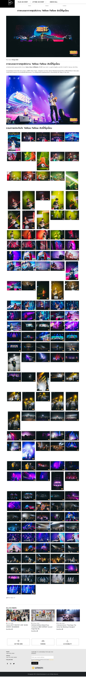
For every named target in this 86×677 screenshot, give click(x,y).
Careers (47, 5)
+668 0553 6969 (10, 653)
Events (29, 5)
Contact (64, 5)
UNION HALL (53, 2)
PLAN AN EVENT (23, 2)
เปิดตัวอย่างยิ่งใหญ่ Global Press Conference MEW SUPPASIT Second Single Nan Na (41, 627)
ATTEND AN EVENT (38, 2)
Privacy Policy (51, 659)
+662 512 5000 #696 (11, 657)
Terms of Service (35, 660)
